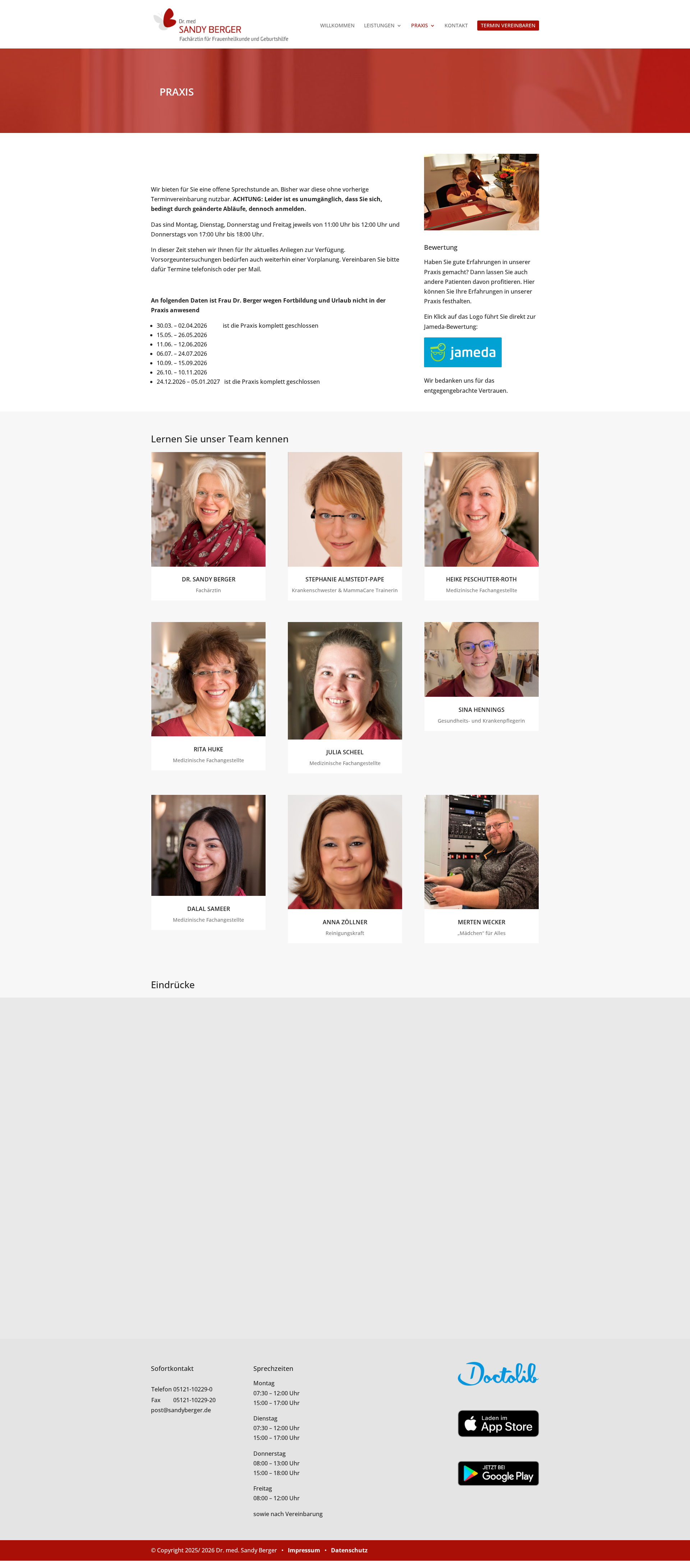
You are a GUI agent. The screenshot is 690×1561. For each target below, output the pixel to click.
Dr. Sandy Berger (208, 579)
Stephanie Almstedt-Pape (344, 579)
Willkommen (337, 26)
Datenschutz (349, 1550)
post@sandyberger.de (181, 1410)
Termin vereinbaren (508, 25)
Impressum (304, 1550)
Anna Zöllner (345, 922)
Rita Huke (208, 749)
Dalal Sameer (208, 909)
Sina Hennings (482, 710)
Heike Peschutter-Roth (481, 579)
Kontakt (456, 26)
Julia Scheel (345, 752)
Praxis (419, 26)
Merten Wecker (481, 922)
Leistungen (379, 26)
